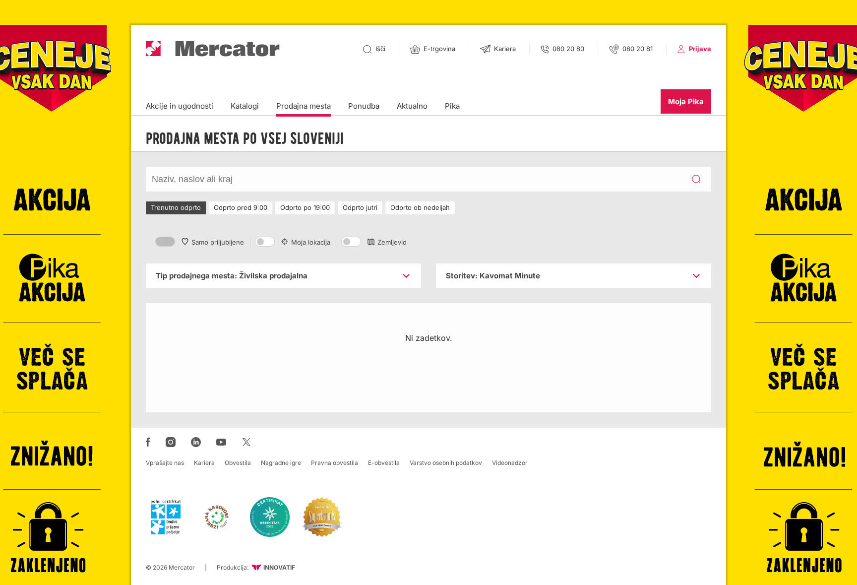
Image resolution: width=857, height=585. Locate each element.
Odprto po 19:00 (305, 207)
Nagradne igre (281, 462)
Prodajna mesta (303, 106)
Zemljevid (392, 242)
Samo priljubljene (217, 242)
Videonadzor (510, 462)
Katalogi (245, 106)
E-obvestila (384, 462)
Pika (452, 106)
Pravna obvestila (334, 462)
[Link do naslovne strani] (213, 49)
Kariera (204, 462)
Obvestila (238, 462)
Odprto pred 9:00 (240, 207)
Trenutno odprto (176, 207)
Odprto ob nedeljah (420, 207)
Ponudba (363, 106)
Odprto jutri (360, 207)
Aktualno (412, 106)
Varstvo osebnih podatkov (446, 462)
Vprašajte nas (165, 462)
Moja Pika (686, 101)
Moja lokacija (310, 242)
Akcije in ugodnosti (179, 106)
